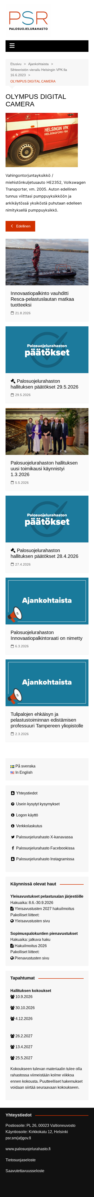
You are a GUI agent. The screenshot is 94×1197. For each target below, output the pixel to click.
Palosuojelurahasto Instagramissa (45, 859)
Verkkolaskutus (29, 826)
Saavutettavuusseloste (25, 1171)
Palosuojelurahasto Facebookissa (45, 848)
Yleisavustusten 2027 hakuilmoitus (44, 909)
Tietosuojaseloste (21, 1160)
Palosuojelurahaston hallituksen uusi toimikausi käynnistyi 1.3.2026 (44, 468)
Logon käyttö (27, 815)
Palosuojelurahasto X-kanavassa (44, 837)
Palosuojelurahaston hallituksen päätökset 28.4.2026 (44, 553)
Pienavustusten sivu (32, 958)
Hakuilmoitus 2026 (31, 946)
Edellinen (23, 226)
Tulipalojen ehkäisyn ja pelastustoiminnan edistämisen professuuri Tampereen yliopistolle (47, 719)
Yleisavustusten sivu (32, 921)
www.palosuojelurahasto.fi (28, 1149)
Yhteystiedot (26, 793)
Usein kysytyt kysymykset (38, 804)
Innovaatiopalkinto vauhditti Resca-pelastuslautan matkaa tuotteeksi (42, 299)
